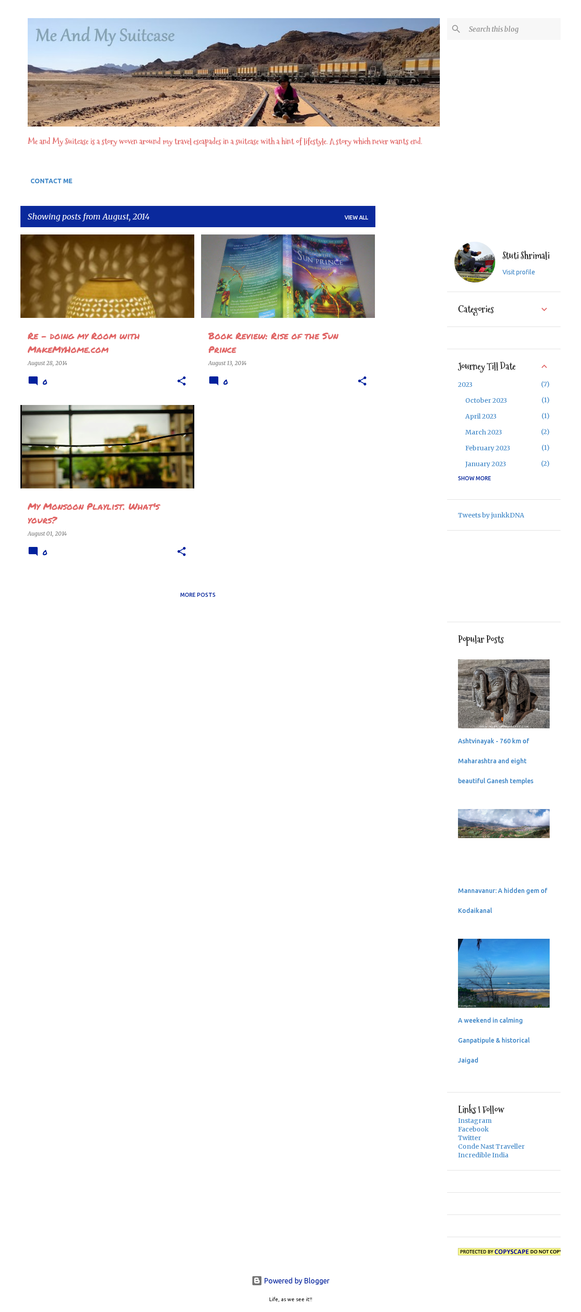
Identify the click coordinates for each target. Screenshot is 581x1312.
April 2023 (481, 416)
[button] (181, 381)
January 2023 (485, 464)
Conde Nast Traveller (491, 1146)
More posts (198, 595)
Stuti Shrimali (526, 256)
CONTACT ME (51, 181)
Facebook (473, 1129)
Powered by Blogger (296, 1281)
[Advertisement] (411, 370)
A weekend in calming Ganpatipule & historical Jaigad (494, 1040)
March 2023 (483, 432)
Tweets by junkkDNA (491, 515)
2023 (465, 384)
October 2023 (486, 400)
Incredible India (483, 1155)
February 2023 (487, 448)
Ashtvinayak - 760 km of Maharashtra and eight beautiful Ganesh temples (495, 761)
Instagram (475, 1121)
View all (356, 217)
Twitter (469, 1138)
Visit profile (518, 272)
